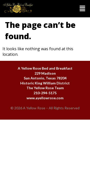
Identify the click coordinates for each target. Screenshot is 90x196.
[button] (63, 8)
